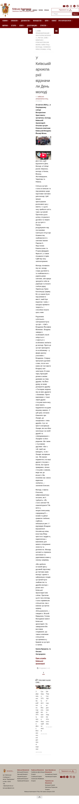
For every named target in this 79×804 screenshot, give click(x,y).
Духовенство (25, 20)
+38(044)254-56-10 (8, 786)
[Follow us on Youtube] (64, 6)
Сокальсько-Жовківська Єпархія (37, 780)
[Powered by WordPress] (10, 800)
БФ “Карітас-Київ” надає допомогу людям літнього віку (47, 708)
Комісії (54, 20)
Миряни (5, 25)
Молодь (39, 47)
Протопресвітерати (64, 20)
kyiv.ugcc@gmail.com (8, 788)
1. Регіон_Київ (41, 38)
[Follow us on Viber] (78, 6)
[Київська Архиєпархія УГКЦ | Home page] (19, 10)
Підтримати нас (64, 10)
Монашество (37, 20)
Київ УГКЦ (45, 44)
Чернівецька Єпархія (51, 776)
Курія (46, 20)
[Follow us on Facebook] (67, 6)
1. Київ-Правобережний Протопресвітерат (43, 33)
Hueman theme (25, 800)
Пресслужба (41, 49)
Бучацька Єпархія (50, 785)
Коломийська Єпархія (51, 774)
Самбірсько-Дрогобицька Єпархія (38, 773)
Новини (5, 20)
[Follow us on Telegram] (74, 6)
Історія (13, 25)
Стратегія (43, 25)
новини (47, 47)
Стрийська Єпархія (36, 776)
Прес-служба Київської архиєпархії (41, 660)
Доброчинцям (32, 25)
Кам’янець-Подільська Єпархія (51, 788)
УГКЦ (49, 49)
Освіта (21, 25)
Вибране (39, 40)
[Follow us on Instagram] (71, 6)
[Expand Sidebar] (30, 31)
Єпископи (14, 20)
